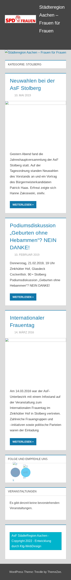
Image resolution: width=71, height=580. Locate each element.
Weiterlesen (21, 204)
